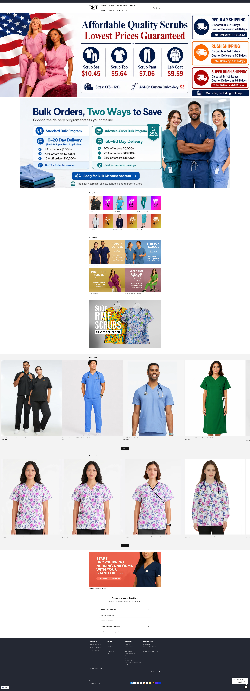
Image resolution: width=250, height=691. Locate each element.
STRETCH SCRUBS (130, 266)
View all (125, 448)
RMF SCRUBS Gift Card (111, 651)
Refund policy (135, 687)
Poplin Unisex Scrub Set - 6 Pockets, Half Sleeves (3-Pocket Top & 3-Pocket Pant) (77, 437)
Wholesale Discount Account (131, 649)
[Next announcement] (160, 1)
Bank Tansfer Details (129, 655)
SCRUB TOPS (116, 211)
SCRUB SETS (92, 211)
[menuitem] (104, 5)
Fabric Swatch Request (130, 653)
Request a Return (111, 649)
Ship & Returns (128, 658)
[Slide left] (122, 445)
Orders (108, 644)
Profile (108, 653)
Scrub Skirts (140, 230)
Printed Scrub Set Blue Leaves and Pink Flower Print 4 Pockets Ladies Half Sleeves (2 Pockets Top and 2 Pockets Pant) (84, 536)
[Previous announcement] (89, 1)
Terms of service (129, 687)
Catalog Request (128, 651)
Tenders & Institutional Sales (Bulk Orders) (150, 652)
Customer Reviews (129, 646)
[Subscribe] (111, 671)
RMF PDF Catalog (128, 660)
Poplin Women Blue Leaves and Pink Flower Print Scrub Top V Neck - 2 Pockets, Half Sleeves (18, 536)
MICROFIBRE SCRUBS (94, 294)
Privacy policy (107, 687)
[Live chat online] (246, 687)
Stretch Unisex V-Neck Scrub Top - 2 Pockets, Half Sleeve (134, 437)
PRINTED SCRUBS (93, 350)
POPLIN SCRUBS (93, 266)
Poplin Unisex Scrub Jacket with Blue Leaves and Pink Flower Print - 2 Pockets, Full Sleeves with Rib (204, 536)
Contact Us (127, 644)
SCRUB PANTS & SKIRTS (143, 211)
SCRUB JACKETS (117, 230)
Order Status (110, 646)
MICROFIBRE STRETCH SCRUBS (133, 294)
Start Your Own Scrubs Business (97, 588)
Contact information (114, 687)
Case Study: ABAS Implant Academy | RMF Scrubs (134, 663)
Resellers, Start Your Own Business (150, 646)
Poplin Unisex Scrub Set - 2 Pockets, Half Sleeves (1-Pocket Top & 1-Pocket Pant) (16, 437)
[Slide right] (127, 445)
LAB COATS (92, 230)
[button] (153, 8)
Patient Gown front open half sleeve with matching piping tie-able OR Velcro (199, 437)
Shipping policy (122, 687)
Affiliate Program (146, 644)
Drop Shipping (146, 649)
